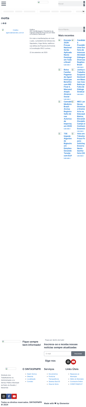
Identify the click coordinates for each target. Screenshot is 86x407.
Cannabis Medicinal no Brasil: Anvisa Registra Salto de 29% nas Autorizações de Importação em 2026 (70, 114)
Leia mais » (67, 65)
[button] (1, 23)
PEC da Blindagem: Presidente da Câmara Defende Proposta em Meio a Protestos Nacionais (42, 32)
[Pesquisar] (84, 3)
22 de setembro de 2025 (38, 52)
